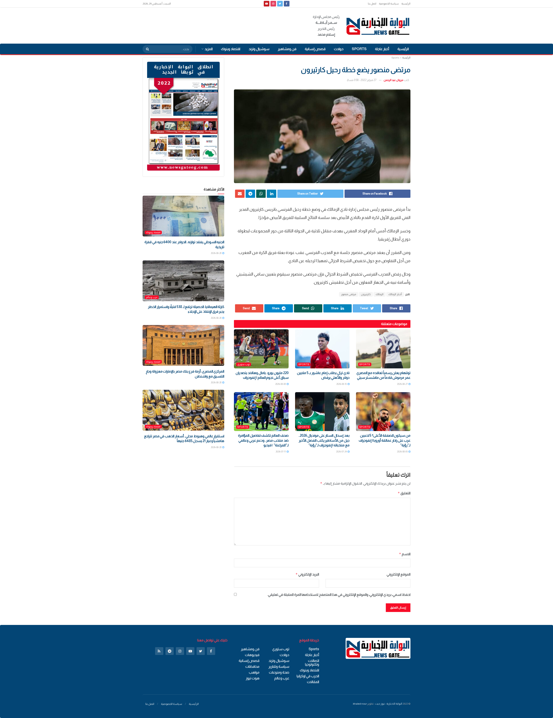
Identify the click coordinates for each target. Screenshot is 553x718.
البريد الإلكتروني (307, 574)
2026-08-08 (280, 384)
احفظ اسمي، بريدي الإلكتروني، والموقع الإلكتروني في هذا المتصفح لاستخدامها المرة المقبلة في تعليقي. (338, 594)
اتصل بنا (372, 3)
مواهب (254, 672)
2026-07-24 (341, 451)
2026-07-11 (281, 451)
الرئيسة (406, 57)
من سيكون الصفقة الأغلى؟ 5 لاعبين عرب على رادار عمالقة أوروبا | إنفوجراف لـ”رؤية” (384, 440)
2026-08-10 (341, 384)
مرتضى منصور (348, 294)
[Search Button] (146, 49)
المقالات (313, 682)
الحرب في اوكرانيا (308, 676)
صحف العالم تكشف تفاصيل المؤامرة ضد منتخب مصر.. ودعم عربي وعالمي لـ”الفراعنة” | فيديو (263, 440)
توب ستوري (243, 364)
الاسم (404, 554)
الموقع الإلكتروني (398, 574)
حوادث (338, 49)
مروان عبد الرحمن (393, 80)
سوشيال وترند (259, 49)
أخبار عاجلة (382, 49)
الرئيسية (405, 3)
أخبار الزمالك (395, 294)
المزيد (209, 49)
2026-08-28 (216, 253)
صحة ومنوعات (279, 672)
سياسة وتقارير (279, 666)
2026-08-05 (402, 451)
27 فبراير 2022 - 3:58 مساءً (361, 80)
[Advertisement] (221, 25)
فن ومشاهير (287, 49)
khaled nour (360, 703)
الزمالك (379, 294)
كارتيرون (366, 294)
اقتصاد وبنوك (230, 49)
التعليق (404, 493)
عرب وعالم (151, 297)
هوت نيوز (252, 678)
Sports (359, 49)
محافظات (252, 666)
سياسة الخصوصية (389, 3)
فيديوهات (252, 655)
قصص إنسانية (315, 49)
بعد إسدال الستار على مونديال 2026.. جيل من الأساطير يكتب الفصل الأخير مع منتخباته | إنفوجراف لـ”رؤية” (324, 440)
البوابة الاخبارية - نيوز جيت (388, 703)
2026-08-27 (402, 384)
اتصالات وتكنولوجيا (312, 662)
